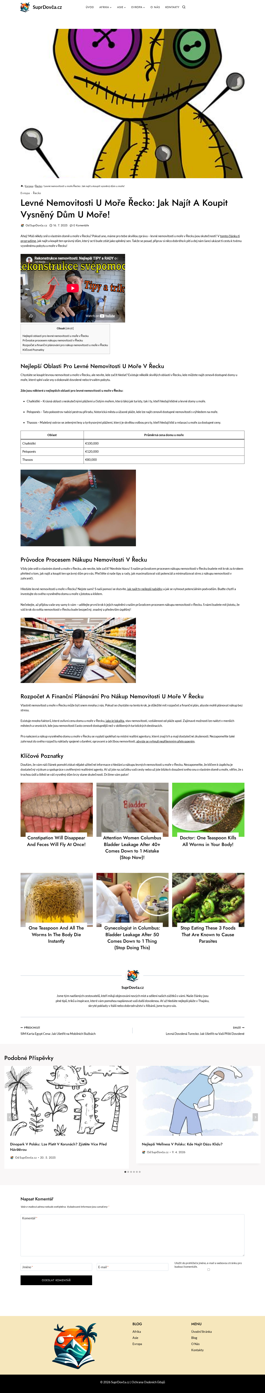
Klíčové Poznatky (33, 349)
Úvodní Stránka (201, 1331)
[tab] (125, 1172)
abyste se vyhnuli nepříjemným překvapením (165, 741)
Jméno (27, 1267)
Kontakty (172, 7)
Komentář (29, 1218)
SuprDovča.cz (38, 225)
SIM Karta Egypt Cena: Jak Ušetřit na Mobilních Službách (58, 1031)
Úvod (90, 7)
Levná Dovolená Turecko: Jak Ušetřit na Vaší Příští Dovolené (205, 1031)
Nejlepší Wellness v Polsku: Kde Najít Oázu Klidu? (182, 1144)
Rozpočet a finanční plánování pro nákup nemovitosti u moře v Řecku (65, 345)
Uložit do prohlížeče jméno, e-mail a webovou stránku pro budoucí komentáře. (208, 1264)
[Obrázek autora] (22, 225)
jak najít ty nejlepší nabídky (145, 589)
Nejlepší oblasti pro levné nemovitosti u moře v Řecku (56, 335)
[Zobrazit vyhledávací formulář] (184, 7)
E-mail (103, 1267)
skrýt (70, 328)
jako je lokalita (115, 721)
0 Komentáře (81, 225)
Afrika (136, 1331)
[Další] (255, 1117)
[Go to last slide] (9, 1117)
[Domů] (22, 186)
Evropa (25, 193)
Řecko (37, 193)
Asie (135, 1338)
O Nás (155, 7)
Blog (194, 1338)
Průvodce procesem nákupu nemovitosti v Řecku (53, 340)
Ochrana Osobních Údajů (148, 1382)
